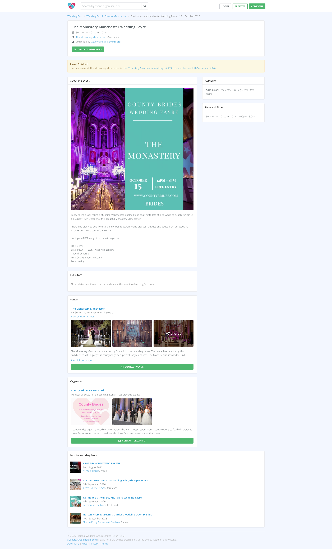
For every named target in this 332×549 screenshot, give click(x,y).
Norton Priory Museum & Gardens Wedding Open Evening (117, 514)
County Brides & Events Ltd (106, 41)
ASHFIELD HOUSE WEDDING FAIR (102, 463)
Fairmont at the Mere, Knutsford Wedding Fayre (112, 497)
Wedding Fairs (74, 16)
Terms (104, 543)
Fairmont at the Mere (94, 505)
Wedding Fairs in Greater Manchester (106, 16)
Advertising (73, 543)
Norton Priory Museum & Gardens (101, 522)
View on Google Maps (82, 316)
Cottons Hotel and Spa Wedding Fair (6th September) (115, 480)
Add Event (257, 6)
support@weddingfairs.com (82, 539)
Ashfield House (91, 470)
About (85, 543)
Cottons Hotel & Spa (94, 488)
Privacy (94, 543)
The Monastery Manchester (91, 37)
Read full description (82, 360)
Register (240, 6)
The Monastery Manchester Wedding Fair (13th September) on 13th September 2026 (169, 68)
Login (225, 6)
